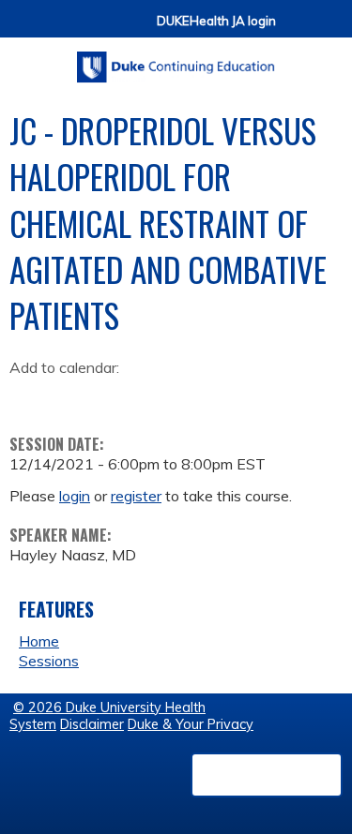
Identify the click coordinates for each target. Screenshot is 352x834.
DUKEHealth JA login (216, 21)
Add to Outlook (158, 397)
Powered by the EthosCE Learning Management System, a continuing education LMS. (267, 774)
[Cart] (297, 29)
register (136, 495)
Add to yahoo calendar (71, 397)
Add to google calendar (28, 397)
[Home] (176, 60)
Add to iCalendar (113, 396)
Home (39, 641)
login (74, 495)
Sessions (49, 660)
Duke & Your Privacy (190, 724)
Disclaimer (92, 724)
